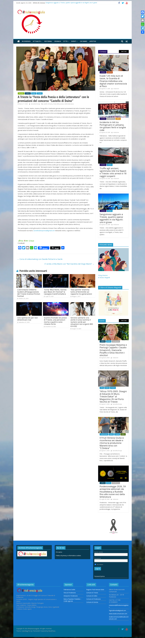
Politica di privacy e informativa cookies (68, 555)
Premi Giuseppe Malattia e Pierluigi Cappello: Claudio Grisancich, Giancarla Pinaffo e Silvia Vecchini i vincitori (113, 350)
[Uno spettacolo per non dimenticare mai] (29, 303)
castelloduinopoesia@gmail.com (44, 231)
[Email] (143, 20)
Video (123, 434)
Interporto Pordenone (71, 596)
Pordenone (111, 119)
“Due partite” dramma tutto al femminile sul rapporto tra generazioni (81, 291)
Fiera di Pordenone (70, 593)
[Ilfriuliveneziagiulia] (18, 41)
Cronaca (57, 41)
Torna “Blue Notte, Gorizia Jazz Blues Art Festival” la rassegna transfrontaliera (55, 291)
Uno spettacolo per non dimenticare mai (27, 319)
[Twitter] (143, 16)
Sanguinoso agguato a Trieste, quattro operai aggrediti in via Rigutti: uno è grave (71, 3)
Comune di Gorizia (92, 602)
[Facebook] (143, 12)
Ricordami (99, 564)
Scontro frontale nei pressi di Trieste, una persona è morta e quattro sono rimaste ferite (55, 321)
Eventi (73, 41)
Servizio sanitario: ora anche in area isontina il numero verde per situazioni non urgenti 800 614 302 (82, 322)
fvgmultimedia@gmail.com (117, 610)
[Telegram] (143, 28)
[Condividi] (143, 32)
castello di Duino (48, 104)
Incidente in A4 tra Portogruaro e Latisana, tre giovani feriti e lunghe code (113, 126)
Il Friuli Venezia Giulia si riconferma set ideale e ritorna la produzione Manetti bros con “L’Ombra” (112, 443)
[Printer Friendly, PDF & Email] (26, 241)
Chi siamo (83, 41)
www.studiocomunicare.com (118, 614)
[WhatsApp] (143, 24)
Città (65, 41)
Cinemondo (104, 434)
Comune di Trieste (92, 593)
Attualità (37, 41)
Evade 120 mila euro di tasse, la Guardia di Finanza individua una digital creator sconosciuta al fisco (113, 81)
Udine (118, 119)
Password (97, 558)
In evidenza (26, 41)
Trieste (40, 93)
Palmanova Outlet (69, 589)
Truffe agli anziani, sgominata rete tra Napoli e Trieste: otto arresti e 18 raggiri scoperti (113, 172)
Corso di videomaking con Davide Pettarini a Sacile (39, 259)
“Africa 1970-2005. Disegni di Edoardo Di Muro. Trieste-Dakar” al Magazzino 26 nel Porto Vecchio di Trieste (113, 396)
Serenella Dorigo (36, 104)
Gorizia (110, 72)
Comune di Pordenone (93, 599)
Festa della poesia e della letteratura (63, 104)
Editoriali (48, 41)
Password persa (99, 576)
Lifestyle (92, 41)
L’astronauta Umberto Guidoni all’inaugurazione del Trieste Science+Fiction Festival (28, 292)
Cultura (28, 93)
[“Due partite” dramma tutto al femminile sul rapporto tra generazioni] (82, 275)
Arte (102, 388)
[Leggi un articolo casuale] (126, 41)
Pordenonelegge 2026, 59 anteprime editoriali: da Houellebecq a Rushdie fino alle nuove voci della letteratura (113, 491)
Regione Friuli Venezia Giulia (95, 589)
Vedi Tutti (124, 51)
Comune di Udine (91, 596)
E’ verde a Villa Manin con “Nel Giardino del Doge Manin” (69, 264)
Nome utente (98, 552)
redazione (116, 88)
